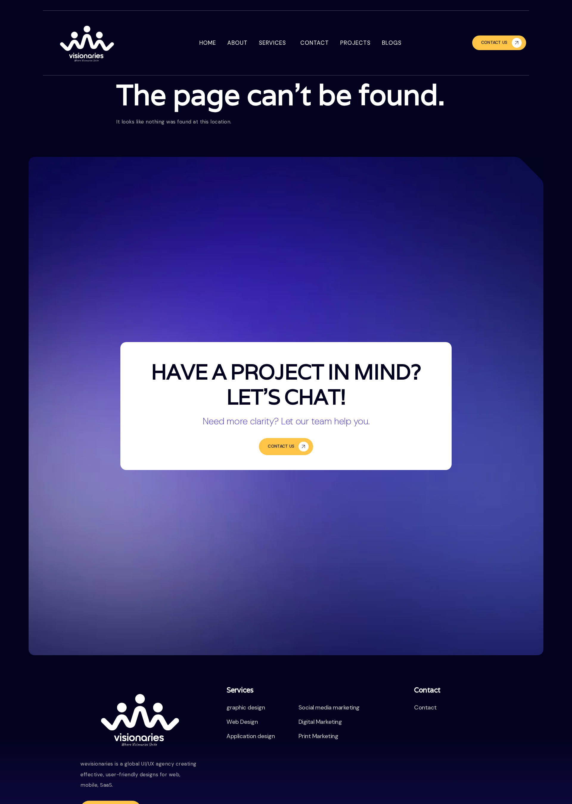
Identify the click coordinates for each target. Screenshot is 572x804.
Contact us (494, 42)
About (237, 43)
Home (207, 43)
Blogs (392, 43)
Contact (314, 43)
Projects (355, 43)
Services (272, 43)
